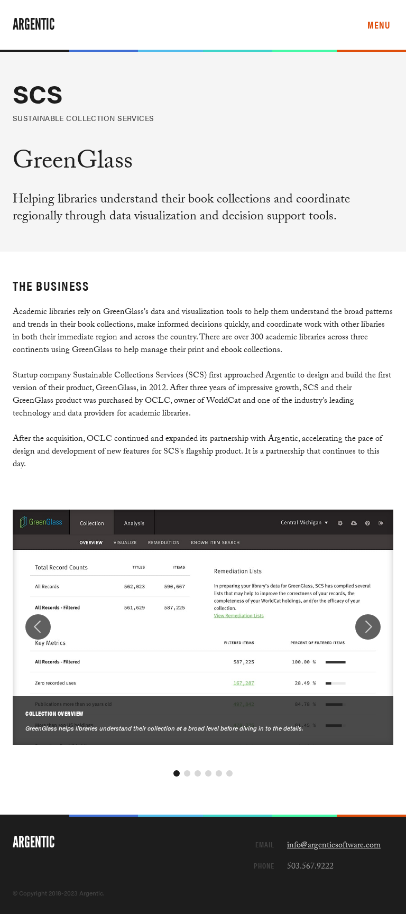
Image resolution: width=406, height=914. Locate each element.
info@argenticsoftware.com (334, 846)
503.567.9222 (310, 867)
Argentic (33, 24)
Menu (378, 24)
